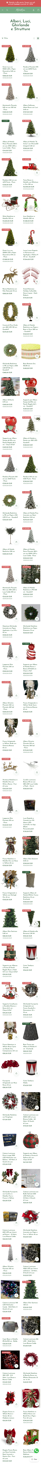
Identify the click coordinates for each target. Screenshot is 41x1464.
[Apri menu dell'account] (33, 10)
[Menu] (2, 10)
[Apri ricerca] (7, 10)
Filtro (6, 38)
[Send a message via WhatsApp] (36, 1450)
